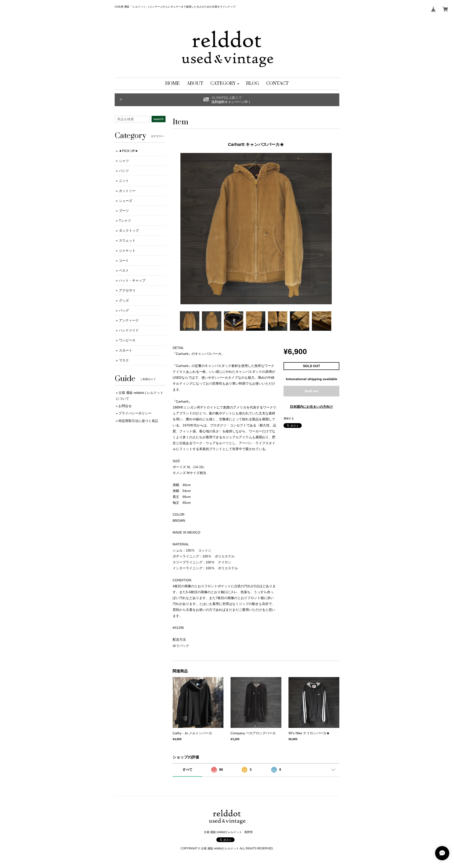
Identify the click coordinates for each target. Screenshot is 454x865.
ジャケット (127, 250)
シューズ (125, 201)
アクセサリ (127, 290)
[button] (225, 84)
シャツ (124, 161)
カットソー (127, 191)
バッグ (124, 310)
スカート (125, 350)
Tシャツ (125, 220)
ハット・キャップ (132, 280)
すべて (187, 769)
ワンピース (127, 340)
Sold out (311, 391)
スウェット (127, 240)
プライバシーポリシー (135, 413)
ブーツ (124, 211)
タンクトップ (129, 230)
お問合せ (125, 406)
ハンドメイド (129, 330)
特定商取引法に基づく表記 (138, 421)
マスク (124, 360)
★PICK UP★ (128, 151)
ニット (124, 181)
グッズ (124, 300)
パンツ (124, 171)
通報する (289, 418)
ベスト (124, 270)
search (158, 119)
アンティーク (129, 320)
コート (124, 260)
